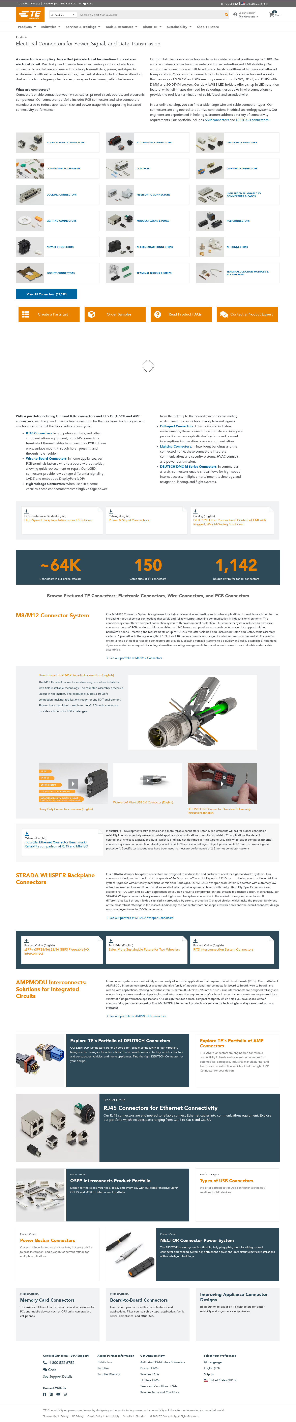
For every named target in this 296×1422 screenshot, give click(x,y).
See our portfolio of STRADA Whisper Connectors (141, 918)
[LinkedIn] (53, 1394)
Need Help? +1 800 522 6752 (59, 3)
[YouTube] (60, 1394)
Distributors (104, 1362)
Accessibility (112, 1416)
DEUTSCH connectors (252, 120)
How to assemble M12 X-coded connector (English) (76, 675)
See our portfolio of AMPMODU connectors (138, 1016)
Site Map (140, 1416)
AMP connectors (217, 120)
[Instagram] (67, 1394)
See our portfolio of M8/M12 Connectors (136, 658)
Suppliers (103, 1368)
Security (127, 1416)
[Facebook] (46, 1394)
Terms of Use (50, 1416)
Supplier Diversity (108, 1374)
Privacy (64, 1416)
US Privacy (78, 1416)
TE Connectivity (30, 14)
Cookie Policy (94, 1416)
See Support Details (57, 1376)
